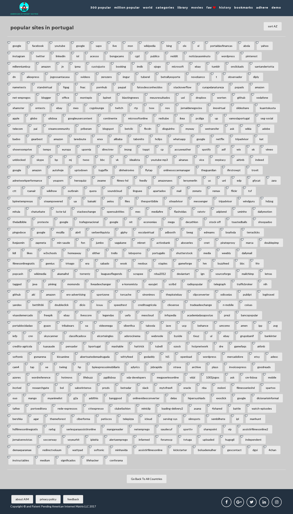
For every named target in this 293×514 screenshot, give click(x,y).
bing (169, 45)
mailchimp (248, 273)
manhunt (255, 419)
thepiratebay (174, 294)
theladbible (20, 222)
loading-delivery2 (172, 408)
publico (154, 56)
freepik (48, 315)
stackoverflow (182, 87)
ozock (177, 346)
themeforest (58, 419)
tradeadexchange (201, 305)
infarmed (144, 439)
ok (253, 149)
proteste (43, 222)
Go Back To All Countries (146, 479)
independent (253, 439)
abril (78, 232)
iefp (15, 336)
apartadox (159, 191)
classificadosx (77, 336)
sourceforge (223, 273)
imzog (128, 149)
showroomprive (22, 149)
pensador (72, 346)
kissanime (63, 356)
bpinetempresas (23, 201)
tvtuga (187, 439)
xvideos (85, 77)
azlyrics (135, 367)
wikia (248, 128)
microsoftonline (138, 118)
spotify (206, 149)
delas (173, 398)
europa (66, 149)
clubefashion (123, 408)
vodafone (262, 97)
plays (215, 367)
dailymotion (265, 211)
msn (130, 45)
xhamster (18, 108)
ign (203, 273)
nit (131, 222)
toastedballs (239, 222)
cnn (30, 336)
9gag (66, 87)
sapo (99, 45)
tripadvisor (242, 139)
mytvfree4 (165, 387)
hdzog (269, 201)
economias (150, 222)
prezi (227, 315)
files (127, 201)
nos (167, 108)
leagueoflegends (111, 273)
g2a (75, 398)
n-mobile (228, 305)
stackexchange (86, 211)
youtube (60, 45)
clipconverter (201, 294)
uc (209, 180)
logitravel (268, 294)
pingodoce (19, 232)
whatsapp (179, 139)
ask (232, 128)
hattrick (139, 346)
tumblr (216, 66)
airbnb (240, 159)
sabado (104, 263)
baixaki (92, 201)
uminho (242, 211)
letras (268, 273)
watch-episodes (262, 408)
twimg (63, 367)
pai (35, 128)
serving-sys (170, 419)
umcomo (224, 325)
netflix (220, 139)
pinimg (52, 284)
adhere (262, 7)
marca (249, 242)
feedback (73, 499)
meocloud (148, 315)
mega (171, 222)
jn (63, 66)
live (115, 45)
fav (209, 7)
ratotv (201, 211)
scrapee (138, 273)
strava (177, 367)
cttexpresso (96, 408)
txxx (151, 108)
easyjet (153, 284)
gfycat (257, 180)
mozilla (60, 232)
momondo (73, 284)
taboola (150, 325)
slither (96, 253)
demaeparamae (22, 450)
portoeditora (39, 408)
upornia (86, 149)
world (147, 7)
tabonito (138, 139)
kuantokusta (268, 108)
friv (258, 263)
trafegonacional (89, 222)
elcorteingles (105, 336)
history (225, 7)
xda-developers (136, 377)
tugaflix (103, 170)
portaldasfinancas (221, 45)
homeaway (74, 253)
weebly (226, 253)
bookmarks (243, 7)
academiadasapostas (200, 315)
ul (211, 336)
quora (92, 191)
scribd (172, 284)
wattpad (77, 450)
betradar (126, 387)
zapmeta (40, 242)
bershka (18, 419)
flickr (234, 191)
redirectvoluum (51, 450)
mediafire (157, 211)
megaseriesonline (168, 377)
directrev (107, 149)
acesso (94, 56)
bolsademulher (207, 450)
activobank (163, 242)
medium (45, 460)
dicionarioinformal (268, 398)
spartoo (270, 387)
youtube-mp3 (159, 159)
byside (178, 336)
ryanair (31, 191)
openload (186, 356)
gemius (50, 263)
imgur (126, 77)
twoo (86, 159)
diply (256, 77)
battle (237, 408)
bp (56, 159)
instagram (19, 56)
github (241, 97)
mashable (117, 346)
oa (86, 325)
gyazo (47, 325)
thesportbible (149, 201)
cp (162, 149)
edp (239, 180)
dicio (82, 305)
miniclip (146, 408)
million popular (127, 7)
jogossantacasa (60, 77)
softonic (18, 356)
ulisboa (52, 118)
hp (79, 367)
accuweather (183, 149)
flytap (148, 170)
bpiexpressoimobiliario (106, 367)
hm (205, 263)
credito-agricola (22, 346)
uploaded (208, 439)
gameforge (185, 263)
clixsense (173, 305)
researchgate (40, 387)
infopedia (170, 315)
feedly (143, 180)
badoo (16, 139)
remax (216, 191)
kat (262, 139)
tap (32, 367)
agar (36, 419)
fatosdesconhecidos (149, 87)
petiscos (106, 419)
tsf (250, 191)
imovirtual (219, 108)
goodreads (264, 367)
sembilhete (218, 419)
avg (275, 325)
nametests (19, 87)
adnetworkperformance (27, 180)
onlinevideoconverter (146, 398)
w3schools (50, 253)
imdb (140, 66)
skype (40, 159)
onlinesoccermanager (176, 170)
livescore (86, 315)
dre (221, 346)
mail (179, 191)
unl (224, 180)
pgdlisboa (110, 377)
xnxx (100, 139)
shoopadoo (265, 222)
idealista (135, 159)
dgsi (255, 450)
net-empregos (21, 97)
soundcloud (114, 191)
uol (183, 97)
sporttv (188, 429)
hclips (158, 139)
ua (75, 201)
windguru (249, 201)
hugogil (229, 439)
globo (33, 118)
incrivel (17, 387)
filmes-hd (122, 180)
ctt (14, 191)
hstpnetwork (200, 346)
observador (235, 77)
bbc (102, 159)
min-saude (63, 242)
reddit (174, 56)
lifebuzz (88, 377)
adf (224, 149)
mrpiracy (220, 159)
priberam (86, 128)
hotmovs (66, 377)
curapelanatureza (213, 87)
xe (46, 367)
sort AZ (272, 26)
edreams (209, 232)
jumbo (100, 242)
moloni (221, 387)
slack (145, 387)
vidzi (192, 377)
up (216, 118)
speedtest (120, 305)
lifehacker (93, 460)
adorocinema (132, 336)
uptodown (81, 170)
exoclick (221, 398)
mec (138, 211)
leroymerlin (190, 180)
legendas (108, 315)
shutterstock (184, 253)
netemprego (142, 429)
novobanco (198, 77)
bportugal (94, 346)
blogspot (108, 128)
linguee (137, 191)
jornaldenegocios (191, 108)
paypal (122, 87)
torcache (125, 294)
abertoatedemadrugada (95, 356)
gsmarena (40, 356)
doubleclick (62, 305)
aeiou (110, 201)
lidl (14, 253)
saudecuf (166, 429)
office (65, 97)
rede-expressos (67, 408)
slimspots (194, 419)
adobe (266, 128)
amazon (46, 66)
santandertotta (264, 66)
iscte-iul (61, 211)
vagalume (120, 242)
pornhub (101, 87)
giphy (124, 232)
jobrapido (156, 367)
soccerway (50, 439)
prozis (106, 387)
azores (17, 377)
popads (239, 87)
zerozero (106, 77)
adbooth (170, 232)
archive (196, 367)
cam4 (16, 367)
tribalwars (68, 325)
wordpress (228, 56)
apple (16, 118)
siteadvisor (176, 201)
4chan (272, 450)
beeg (190, 232)
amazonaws (165, 180)
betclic (129, 128)
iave (168, 325)
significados (68, 460)
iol (77, 56)
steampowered (53, 201)
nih (265, 284)
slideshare (242, 108)
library (182, 7)
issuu (99, 305)
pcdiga (200, 118)
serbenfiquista (100, 232)
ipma (78, 66)
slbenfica (129, 325)
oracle (187, 387)
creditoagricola (147, 305)
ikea (182, 118)
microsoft (178, 66)
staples (162, 263)
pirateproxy (228, 242)
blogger (46, 97)
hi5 (167, 356)
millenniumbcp (21, 66)
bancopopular (249, 315)
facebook (38, 45)
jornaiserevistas (22, 439)
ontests (40, 108)
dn (14, 77)
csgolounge (96, 108)
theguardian (208, 170)
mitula (16, 211)
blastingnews (130, 97)
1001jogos (212, 377)
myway (190, 128)
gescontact (234, 450)
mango (32, 398)
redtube (164, 118)
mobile (272, 377)
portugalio (158, 253)
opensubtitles (115, 211)
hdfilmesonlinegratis (25, 429)
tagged (17, 284)
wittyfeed (127, 356)
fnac (83, 87)
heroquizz (80, 180)
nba (204, 387)
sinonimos (148, 294)
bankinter (271, 336)
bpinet (107, 97)
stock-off (215, 222)
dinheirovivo (126, 170)
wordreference (41, 377)
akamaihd (63, 273)
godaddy (149, 356)
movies (197, 7)
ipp (260, 325)
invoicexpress (237, 367)
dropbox (201, 97)
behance (203, 325)
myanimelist (55, 398)
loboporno (135, 253)
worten (221, 97)
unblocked (19, 159)
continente (110, 118)
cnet (207, 242)
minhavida (121, 450)
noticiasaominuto (199, 56)
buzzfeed (223, 263)
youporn (58, 180)
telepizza (128, 419)
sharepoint (210, 429)
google (17, 45)
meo (76, 108)
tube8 (159, 346)
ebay (198, 66)
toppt (146, 149)
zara (273, 180)
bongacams (117, 56)
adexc (274, 356)
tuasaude (49, 346)
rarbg (52, 429)
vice (201, 159)
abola (246, 45)
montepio (86, 97)
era (87, 263)
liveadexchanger (101, 284)
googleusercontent (80, 118)
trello (114, 253)
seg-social (267, 118)
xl (198, 45)
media (207, 253)
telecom (18, 128)
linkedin (60, 56)
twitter (40, 56)
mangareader (115, 429)
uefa (128, 315)
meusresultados (160, 97)
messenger (201, 201)
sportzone (102, 294)
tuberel (145, 77)
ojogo (157, 66)
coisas (248, 305)
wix (239, 149)
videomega (106, 325)
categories (165, 7)
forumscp (166, 439)
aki (33, 294)
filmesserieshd (246, 387)
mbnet (141, 242)
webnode (157, 336)
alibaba (118, 139)
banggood (115, 398)
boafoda (231, 232)
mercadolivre (235, 356)
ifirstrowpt (234, 170)
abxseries (187, 242)
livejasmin (19, 242)
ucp (184, 325)
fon (83, 242)
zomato (197, 191)
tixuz (196, 336)
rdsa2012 (160, 273)
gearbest (37, 139)
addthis (93, 398)
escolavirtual (146, 232)
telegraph (220, 284)
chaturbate (38, 211)
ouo (15, 398)
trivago (70, 263)
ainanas (183, 159)
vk (117, 159)
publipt (247, 294)
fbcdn (147, 128)
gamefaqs (240, 346)
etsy (257, 356)
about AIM (22, 499)
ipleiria (94, 439)
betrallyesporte (170, 77)
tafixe (16, 408)
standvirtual (44, 87)
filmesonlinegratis (24, 263)
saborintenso (83, 387)
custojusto (98, 66)
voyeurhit (74, 439)
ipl (237, 419)
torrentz (85, 273)
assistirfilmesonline (150, 450)
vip (230, 429)
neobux (142, 263)
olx (184, 45)
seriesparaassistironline (81, 429)
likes (29, 253)
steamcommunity (59, 128)
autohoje (58, 170)
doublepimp (271, 242)
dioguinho (168, 128)
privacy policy (48, 499)
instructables (21, 460)
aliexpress (33, 77)
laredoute (80, 139)
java (34, 284)
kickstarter (180, 450)
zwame (101, 180)
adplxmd (221, 211)
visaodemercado (23, 315)
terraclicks (253, 232)
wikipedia (149, 45)
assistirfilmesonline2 (255, 429)
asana (197, 408)
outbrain (73, 191)
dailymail (247, 253)
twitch (119, 108)
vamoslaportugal (239, 118)
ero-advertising (76, 294)
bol (62, 387)
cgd (137, 56)
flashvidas (180, 211)
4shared (217, 408)
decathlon (192, 222)
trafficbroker (245, 284)
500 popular (100, 7)
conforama (116, 460)
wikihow (52, 191)
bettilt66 (38, 305)
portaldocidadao (23, 325)
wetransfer (212, 128)
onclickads (237, 66)
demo (276, 7)
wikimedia (40, 273)
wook (123, 263)
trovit (255, 170)
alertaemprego (118, 439)
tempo (47, 149)
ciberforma (83, 419)
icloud (148, 419)
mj (70, 159)
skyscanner (51, 336)
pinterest (252, 56)
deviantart (183, 273)
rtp (136, 108)
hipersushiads (196, 398)
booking (121, 66)
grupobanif (247, 336)
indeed (259, 159)
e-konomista (130, 284)
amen (244, 325)
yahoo (264, 45)
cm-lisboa (251, 377)
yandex (17, 305)
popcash (18, 273)
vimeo (269, 149)
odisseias (226, 294)
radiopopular (195, 284)
